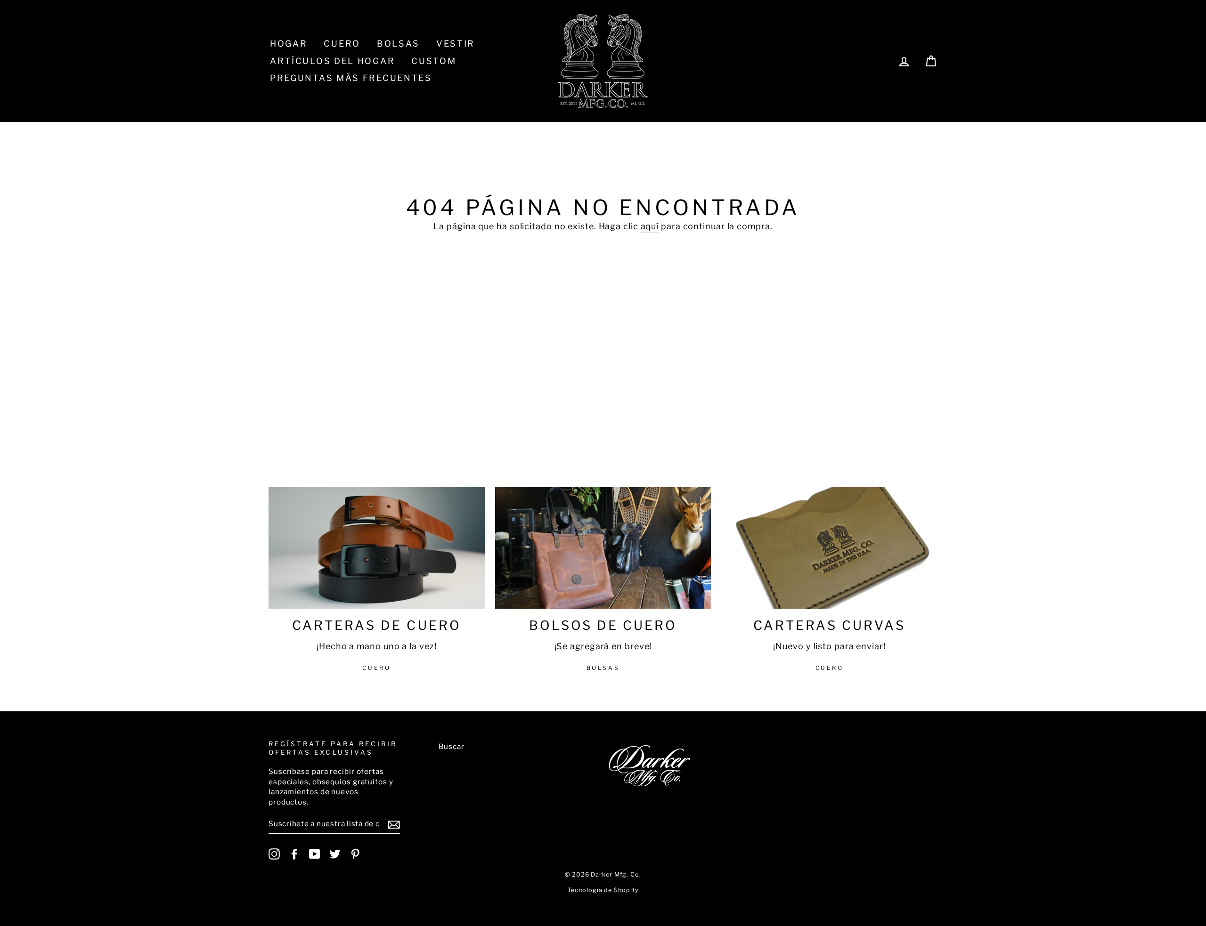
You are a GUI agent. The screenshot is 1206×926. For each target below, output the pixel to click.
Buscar (451, 746)
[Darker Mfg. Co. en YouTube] (314, 854)
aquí (650, 226)
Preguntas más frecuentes (351, 78)
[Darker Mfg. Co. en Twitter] (335, 854)
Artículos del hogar (332, 61)
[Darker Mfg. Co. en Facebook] (294, 854)
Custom (433, 61)
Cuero (342, 43)
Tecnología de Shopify (603, 890)
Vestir (455, 43)
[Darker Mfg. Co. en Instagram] (274, 854)
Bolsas (398, 43)
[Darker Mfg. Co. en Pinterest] (355, 854)
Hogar (289, 43)
